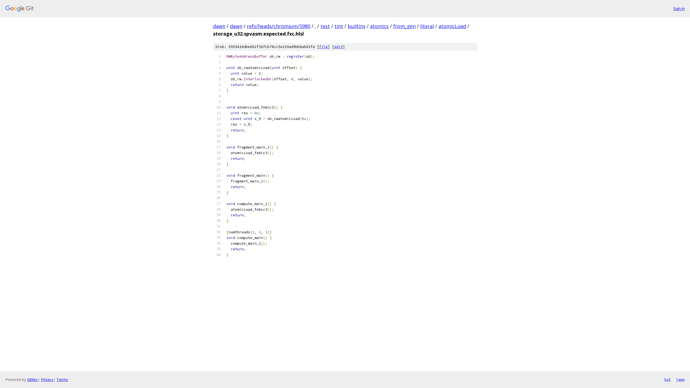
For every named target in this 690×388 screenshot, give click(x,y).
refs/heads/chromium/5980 (278, 26)
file (323, 46)
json (680, 379)
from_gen (404, 26)
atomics (379, 26)
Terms (62, 379)
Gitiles (32, 379)
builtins (356, 26)
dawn (219, 26)
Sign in (679, 8)
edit (338, 46)
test (325, 26)
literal (427, 26)
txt (667, 379)
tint (338, 26)
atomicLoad (452, 26)
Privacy (47, 379)
